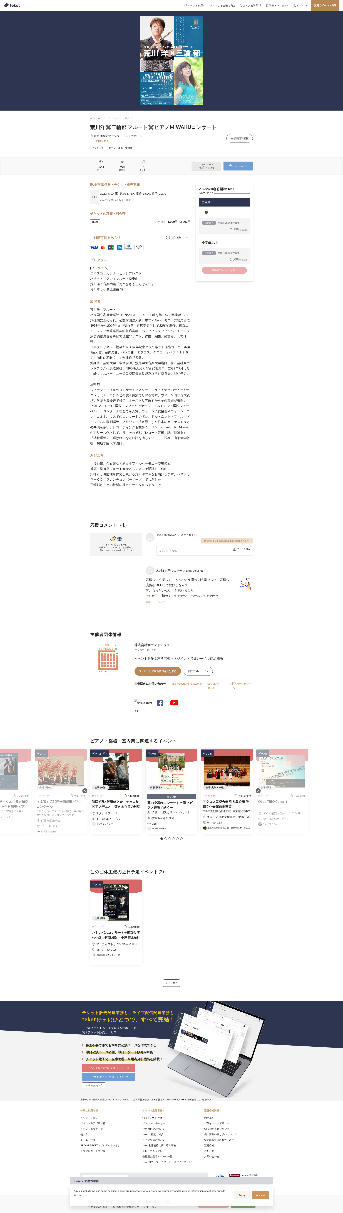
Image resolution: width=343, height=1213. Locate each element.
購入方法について (180, 237)
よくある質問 (87, 1139)
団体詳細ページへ (198, 671)
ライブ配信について (153, 1139)
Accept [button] (260, 1195)
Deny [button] (242, 1195)
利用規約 (209, 1117)
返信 (148, 601)
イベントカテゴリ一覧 (92, 1123)
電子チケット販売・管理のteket (95, 1099)
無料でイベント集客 (325, 5)
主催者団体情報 (239, 138)
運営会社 (209, 1145)
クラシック (96, 118)
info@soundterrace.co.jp (187, 683)
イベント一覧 (122, 1099)
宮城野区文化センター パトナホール (137, 1206)
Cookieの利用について (217, 1128)
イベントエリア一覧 (91, 1128)
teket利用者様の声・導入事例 (159, 1145)
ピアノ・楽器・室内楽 (119, 118)
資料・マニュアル (152, 1150)
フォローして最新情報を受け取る (158, 671)
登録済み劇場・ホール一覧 (157, 1156)
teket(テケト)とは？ (153, 1117)
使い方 (84, 1134)
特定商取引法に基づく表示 (219, 1139)
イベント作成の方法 (153, 1123)
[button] (161, 838)
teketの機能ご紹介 (153, 1134)
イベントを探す (89, 1117)
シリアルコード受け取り (94, 1150)
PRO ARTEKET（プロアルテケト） (100, 1145)
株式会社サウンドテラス (152, 645)
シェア (161, 601)
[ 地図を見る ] (102, 140)
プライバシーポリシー (216, 1123)
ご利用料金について (153, 1128)
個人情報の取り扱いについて (220, 1134)
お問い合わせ (211, 1156)
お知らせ (209, 1150)
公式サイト (143, 704)
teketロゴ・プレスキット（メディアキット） (168, 1161)
